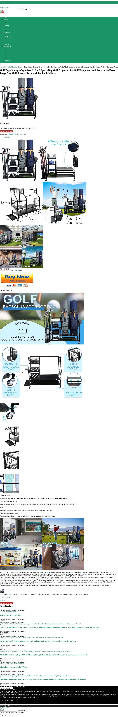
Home (5, 18)
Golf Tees (10, 56)
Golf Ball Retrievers (13, 49)
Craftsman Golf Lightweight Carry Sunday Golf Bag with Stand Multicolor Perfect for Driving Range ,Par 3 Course (43, 679)
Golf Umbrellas (11, 59)
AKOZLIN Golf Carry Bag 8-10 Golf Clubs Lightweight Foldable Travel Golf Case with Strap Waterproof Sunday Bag (44, 655)
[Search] (26, 9)
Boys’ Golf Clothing (13, 38)
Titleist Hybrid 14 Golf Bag (10, 615)
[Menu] (0, 64)
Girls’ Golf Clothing (12, 40)
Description (6, 137)
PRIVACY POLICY (9, 700)
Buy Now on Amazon (6, 131)
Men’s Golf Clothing (13, 41)
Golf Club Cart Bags (13, 29)
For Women (10, 22)
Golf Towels (10, 57)
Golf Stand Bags (12, 30)
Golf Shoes (6, 32)
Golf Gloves (10, 54)
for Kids (9, 24)
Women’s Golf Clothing (14, 43)
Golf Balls (10, 51)
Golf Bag (6, 25)
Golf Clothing (7, 37)
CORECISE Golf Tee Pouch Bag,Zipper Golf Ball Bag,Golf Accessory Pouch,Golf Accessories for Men (38, 641)
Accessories (7, 46)
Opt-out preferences (10, 703)
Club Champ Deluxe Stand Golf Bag (13, 667)
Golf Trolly (6, 45)
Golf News (6, 60)
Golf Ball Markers (12, 48)
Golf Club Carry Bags (13, 27)
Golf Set (5, 19)
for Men (9, 21)
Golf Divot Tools (12, 52)
